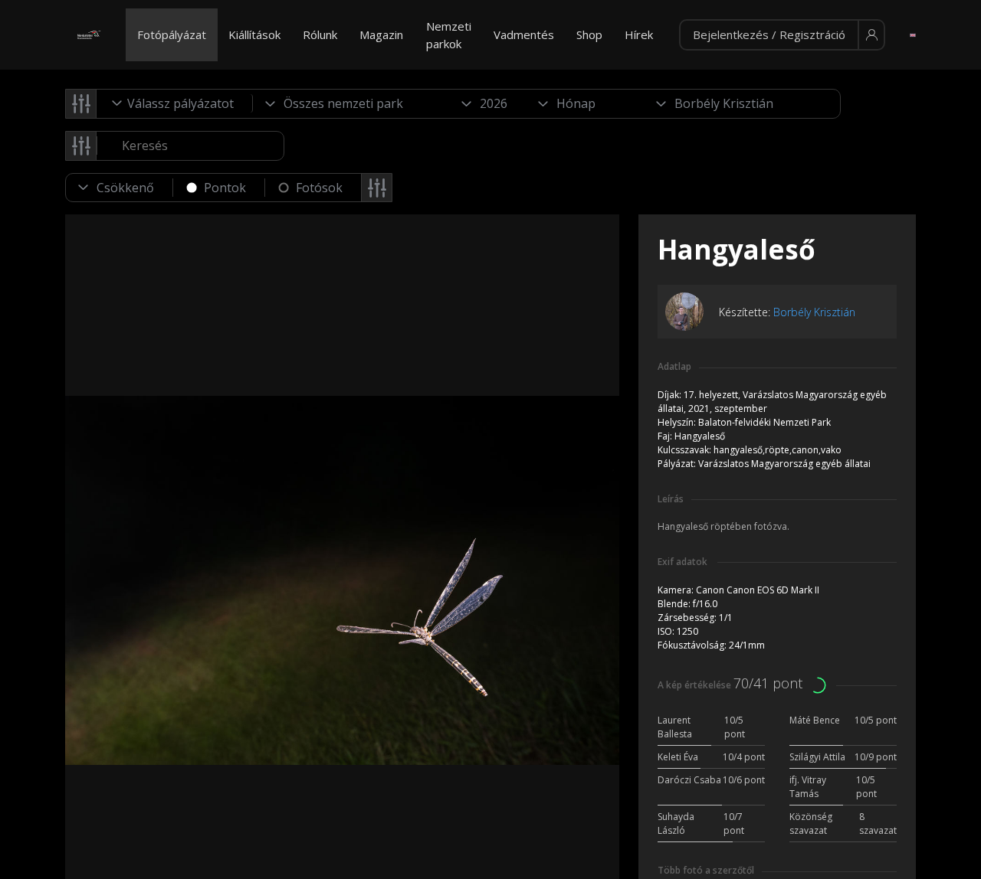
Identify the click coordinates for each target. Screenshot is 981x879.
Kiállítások (254, 34)
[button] (782, 35)
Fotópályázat (171, 34)
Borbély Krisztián (814, 312)
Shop (589, 34)
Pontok (225, 187)
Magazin (381, 34)
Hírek (639, 34)
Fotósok (319, 187)
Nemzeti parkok (448, 34)
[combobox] (175, 103)
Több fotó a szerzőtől (706, 870)
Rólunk (320, 34)
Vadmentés (524, 34)
